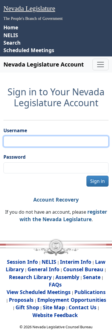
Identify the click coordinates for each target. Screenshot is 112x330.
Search (12, 42)
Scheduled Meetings (28, 50)
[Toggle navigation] (100, 64)
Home (10, 27)
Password (14, 157)
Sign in (97, 181)
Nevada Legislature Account (43, 64)
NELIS (10, 35)
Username (15, 130)
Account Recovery (56, 199)
